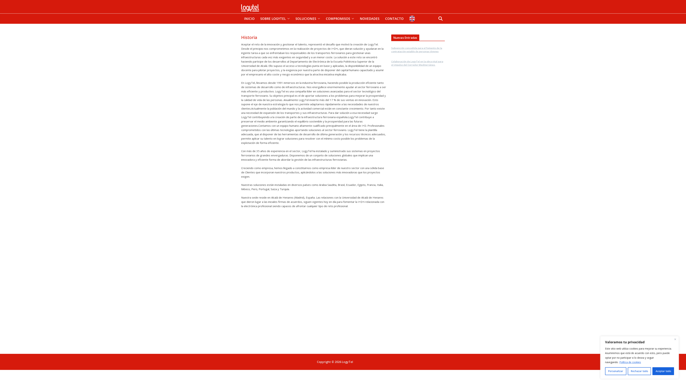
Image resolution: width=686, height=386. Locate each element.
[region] (639, 357)
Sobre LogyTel (273, 18)
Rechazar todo (639, 371)
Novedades (369, 18)
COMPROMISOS (338, 18)
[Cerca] (675, 339)
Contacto (394, 18)
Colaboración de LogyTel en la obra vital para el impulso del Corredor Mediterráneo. (417, 63)
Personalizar (615, 371)
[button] (288, 18)
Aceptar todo (663, 371)
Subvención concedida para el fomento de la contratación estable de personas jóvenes (416, 49)
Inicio (249, 18)
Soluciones (305, 18)
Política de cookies (630, 362)
